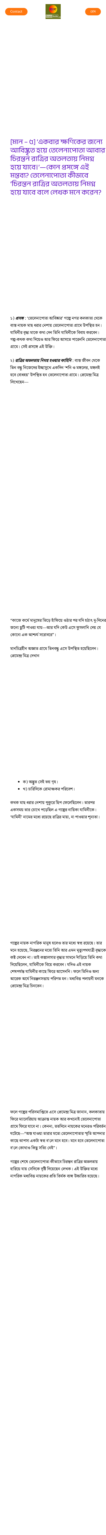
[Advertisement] (53, 83)
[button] (16, 11)
